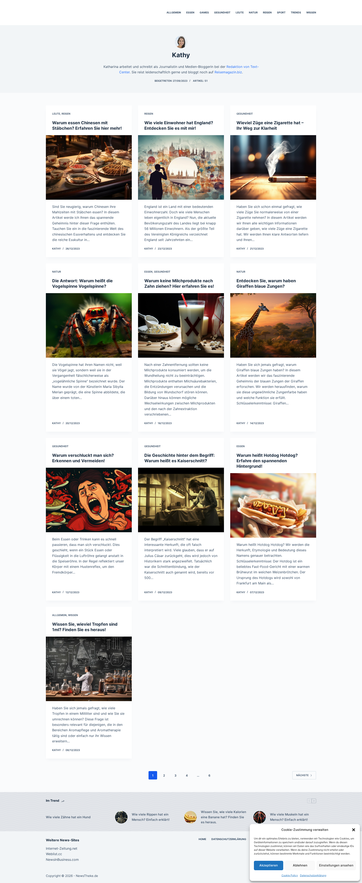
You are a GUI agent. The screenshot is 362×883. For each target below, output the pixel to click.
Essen (190, 12)
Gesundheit (222, 12)
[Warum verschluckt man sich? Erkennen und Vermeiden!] (89, 500)
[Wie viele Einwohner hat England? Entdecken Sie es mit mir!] (181, 167)
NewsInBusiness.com (62, 859)
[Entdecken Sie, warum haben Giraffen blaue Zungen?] (273, 325)
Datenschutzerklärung (313, 875)
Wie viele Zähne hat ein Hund (68, 817)
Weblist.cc (54, 854)
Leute (240, 12)
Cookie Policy (290, 875)
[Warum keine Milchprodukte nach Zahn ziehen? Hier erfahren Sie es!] (181, 325)
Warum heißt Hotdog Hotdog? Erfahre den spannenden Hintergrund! (267, 461)
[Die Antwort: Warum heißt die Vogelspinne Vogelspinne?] (89, 325)
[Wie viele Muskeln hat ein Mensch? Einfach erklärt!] (259, 817)
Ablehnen (300, 865)
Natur (253, 12)
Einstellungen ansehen (336, 865)
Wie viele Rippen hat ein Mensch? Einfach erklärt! (150, 817)
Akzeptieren (268, 865)
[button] (354, 830)
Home (202, 839)
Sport (281, 12)
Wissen (311, 12)
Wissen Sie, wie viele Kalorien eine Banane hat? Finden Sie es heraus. (223, 817)
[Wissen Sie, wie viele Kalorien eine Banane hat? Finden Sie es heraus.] (190, 817)
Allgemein (174, 12)
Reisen (267, 12)
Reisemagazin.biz (228, 72)
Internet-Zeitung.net (61, 848)
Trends (296, 12)
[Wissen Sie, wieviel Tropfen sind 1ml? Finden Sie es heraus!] (89, 669)
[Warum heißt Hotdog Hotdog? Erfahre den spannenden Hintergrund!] (273, 505)
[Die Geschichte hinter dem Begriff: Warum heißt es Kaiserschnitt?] (181, 500)
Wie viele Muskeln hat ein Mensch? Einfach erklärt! (289, 817)
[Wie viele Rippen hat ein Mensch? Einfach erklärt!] (121, 817)
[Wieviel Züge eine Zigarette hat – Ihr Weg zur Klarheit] (273, 167)
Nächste (302, 775)
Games (204, 12)
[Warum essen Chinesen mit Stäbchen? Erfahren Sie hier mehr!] (89, 167)
